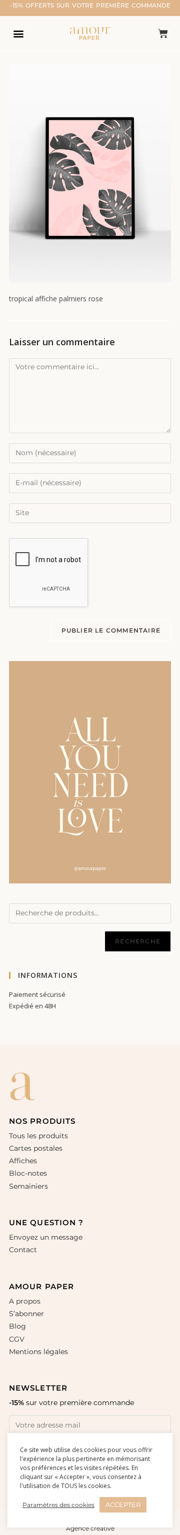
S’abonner (26, 1313)
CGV (16, 1339)
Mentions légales (38, 1351)
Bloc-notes (28, 1173)
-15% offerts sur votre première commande (90, 5)
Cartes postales (35, 1148)
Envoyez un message (45, 1237)
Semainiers (28, 1186)
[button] (18, 33)
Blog (17, 1326)
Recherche (137, 941)
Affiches (24, 1160)
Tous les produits (38, 1135)
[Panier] (163, 33)
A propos (24, 1301)
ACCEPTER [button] (123, 1505)
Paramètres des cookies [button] (58, 1505)
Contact (23, 1249)
